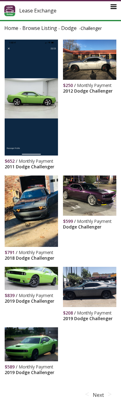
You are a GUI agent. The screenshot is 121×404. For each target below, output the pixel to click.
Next (98, 395)
